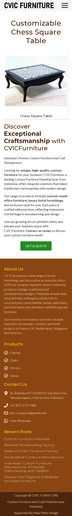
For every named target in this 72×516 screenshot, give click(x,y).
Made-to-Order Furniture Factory (31, 451)
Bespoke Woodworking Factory (29, 445)
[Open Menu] (65, 5)
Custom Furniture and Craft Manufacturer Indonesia (36, 504)
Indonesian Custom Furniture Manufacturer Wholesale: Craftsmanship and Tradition (28, 467)
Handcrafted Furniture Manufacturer (34, 457)
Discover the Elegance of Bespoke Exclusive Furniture (31, 479)
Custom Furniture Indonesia (26, 439)
